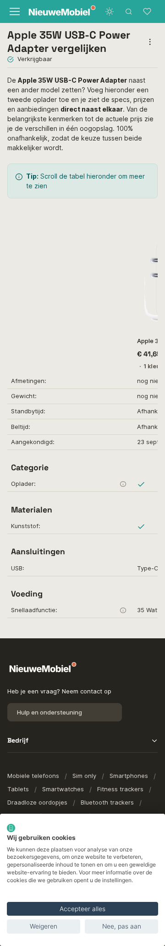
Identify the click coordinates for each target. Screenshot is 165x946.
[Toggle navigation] (13, 11)
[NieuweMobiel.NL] (52, 12)
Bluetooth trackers (107, 802)
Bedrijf (17, 740)
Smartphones (129, 775)
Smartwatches (63, 789)
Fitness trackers (120, 789)
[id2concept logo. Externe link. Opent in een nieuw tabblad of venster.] (11, 828)
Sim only (84, 775)
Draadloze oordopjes (37, 802)
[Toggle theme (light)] (109, 11)
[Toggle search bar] (128, 11)
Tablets (18, 789)
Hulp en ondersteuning (49, 712)
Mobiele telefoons (33, 775)
